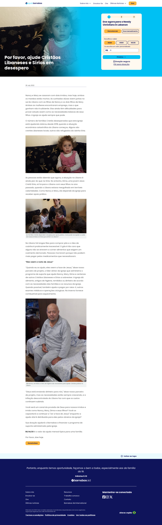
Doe (132, 3)
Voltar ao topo (128, 456)
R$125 (133, 43)
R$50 (122, 43)
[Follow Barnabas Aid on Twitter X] (111, 498)
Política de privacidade (55, 515)
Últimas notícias (32, 503)
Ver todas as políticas (85, 515)
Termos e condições (35, 515)
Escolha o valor (110, 39)
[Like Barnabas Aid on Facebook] (103, 498)
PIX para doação (121, 64)
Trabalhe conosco (71, 496)
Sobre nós (30, 492)
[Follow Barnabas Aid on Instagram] (107, 498)
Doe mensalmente (130, 31)
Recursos (68, 492)
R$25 (110, 43)
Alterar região (125, 512)
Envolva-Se (98, 3)
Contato (67, 499)
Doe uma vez (113, 31)
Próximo (121, 57)
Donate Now (33, 443)
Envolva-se (30, 496)
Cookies (70, 515)
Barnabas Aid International (75, 503)
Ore (106, 3)
